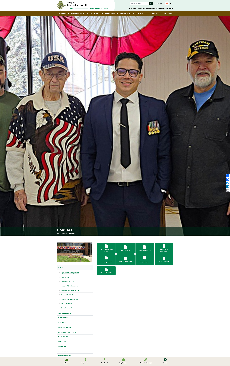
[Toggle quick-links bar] (228, 358)
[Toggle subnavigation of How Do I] (91, 267)
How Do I (71, 233)
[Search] (151, 3)
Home (58, 233)
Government (62, 13)
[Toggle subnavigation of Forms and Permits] (91, 327)
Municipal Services (79, 13)
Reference (140, 13)
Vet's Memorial (126, 13)
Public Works (111, 13)
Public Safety (96, 13)
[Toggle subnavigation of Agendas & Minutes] (91, 313)
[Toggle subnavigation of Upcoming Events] (91, 351)
